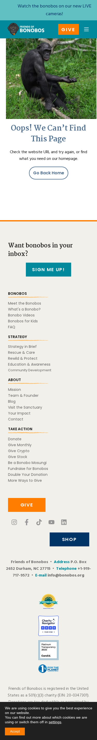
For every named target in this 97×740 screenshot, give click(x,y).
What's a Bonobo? (24, 309)
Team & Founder (23, 395)
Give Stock (17, 456)
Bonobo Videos (21, 315)
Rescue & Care (21, 352)
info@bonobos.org (66, 575)
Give (68, 29)
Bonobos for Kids (23, 321)
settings (55, 722)
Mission (14, 389)
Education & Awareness (29, 364)
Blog (12, 401)
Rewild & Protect (23, 358)
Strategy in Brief (22, 346)
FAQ (11, 327)
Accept (15, 731)
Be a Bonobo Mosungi (27, 462)
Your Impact (19, 413)
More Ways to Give (25, 480)
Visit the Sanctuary (25, 407)
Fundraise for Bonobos (28, 468)
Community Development (29, 370)
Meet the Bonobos (24, 303)
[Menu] (86, 29)
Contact (15, 419)
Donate (14, 439)
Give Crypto (18, 450)
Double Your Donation (28, 474)
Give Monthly (20, 445)
